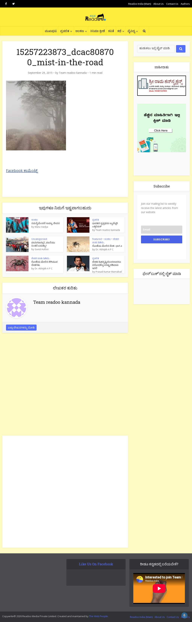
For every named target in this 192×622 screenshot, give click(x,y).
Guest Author (42, 249)
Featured (97, 239)
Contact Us (172, 3)
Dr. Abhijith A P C (104, 249)
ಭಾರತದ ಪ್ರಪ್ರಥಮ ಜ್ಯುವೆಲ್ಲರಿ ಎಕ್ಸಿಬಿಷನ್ (105, 224)
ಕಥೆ (119, 31)
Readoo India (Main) (139, 3)
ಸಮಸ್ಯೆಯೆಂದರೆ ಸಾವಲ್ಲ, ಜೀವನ (45, 223)
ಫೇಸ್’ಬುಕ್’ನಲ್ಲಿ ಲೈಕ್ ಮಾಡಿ (161, 273)
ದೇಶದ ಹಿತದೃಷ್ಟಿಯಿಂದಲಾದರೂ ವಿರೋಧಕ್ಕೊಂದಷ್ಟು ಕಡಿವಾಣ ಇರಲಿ (106, 265)
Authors (185, 3)
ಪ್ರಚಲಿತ (64, 31)
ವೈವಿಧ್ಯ (131, 31)
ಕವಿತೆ (111, 31)
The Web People (98, 616)
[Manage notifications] (184, 615)
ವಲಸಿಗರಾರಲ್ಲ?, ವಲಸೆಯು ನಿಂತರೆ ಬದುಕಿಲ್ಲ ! (43, 244)
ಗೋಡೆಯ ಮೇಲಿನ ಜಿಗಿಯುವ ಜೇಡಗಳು (44, 263)
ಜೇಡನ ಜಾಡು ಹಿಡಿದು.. (40, 258)
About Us (158, 3)
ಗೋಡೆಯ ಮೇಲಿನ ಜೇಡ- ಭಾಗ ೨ (107, 245)
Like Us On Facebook (96, 564)
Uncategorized (39, 239)
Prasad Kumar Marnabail (109, 271)
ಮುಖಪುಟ (51, 31)
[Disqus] (65, 385)
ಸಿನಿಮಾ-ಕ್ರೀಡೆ (97, 31)
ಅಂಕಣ (79, 31)
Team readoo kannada (73, 72)
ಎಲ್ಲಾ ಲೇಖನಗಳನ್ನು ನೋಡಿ (21, 327)
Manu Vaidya (41, 226)
